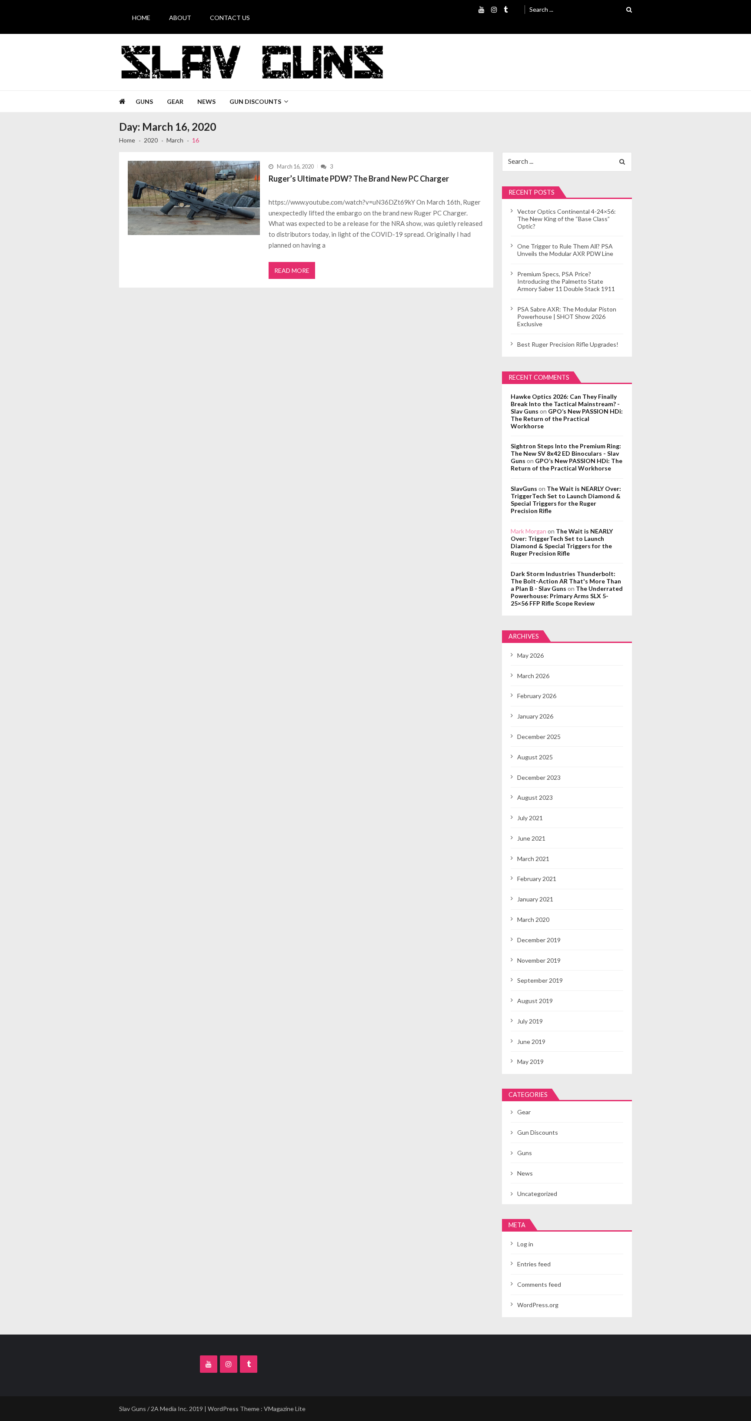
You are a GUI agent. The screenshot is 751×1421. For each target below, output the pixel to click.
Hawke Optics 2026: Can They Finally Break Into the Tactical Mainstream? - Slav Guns (565, 404)
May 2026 (530, 655)
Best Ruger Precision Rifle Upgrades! (567, 344)
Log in (525, 1244)
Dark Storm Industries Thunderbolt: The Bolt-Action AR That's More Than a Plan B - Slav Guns (566, 581)
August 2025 (535, 757)
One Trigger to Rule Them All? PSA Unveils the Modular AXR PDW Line (565, 249)
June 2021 (531, 838)
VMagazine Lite (285, 1408)
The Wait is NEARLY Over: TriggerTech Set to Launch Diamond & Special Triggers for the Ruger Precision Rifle (566, 499)
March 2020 (533, 919)
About (180, 17)
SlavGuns (524, 488)
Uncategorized (537, 1193)
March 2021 (533, 858)
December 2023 (539, 777)
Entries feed (534, 1264)
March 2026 (533, 675)
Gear (175, 101)
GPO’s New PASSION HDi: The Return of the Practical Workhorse (567, 418)
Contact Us (230, 17)
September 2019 (540, 980)
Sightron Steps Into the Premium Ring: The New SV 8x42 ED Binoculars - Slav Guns (566, 453)
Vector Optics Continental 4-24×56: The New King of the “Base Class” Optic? (566, 219)
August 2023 (535, 797)
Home (141, 17)
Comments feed (539, 1284)
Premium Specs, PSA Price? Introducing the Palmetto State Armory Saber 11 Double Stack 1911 (566, 281)
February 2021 (536, 878)
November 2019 (539, 960)
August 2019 (535, 1000)
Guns (144, 101)
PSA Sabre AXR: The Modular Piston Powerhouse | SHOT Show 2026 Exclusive (566, 316)
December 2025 (539, 736)
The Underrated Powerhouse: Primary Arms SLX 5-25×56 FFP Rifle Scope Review (567, 596)
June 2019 (531, 1041)
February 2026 (536, 695)
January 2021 (535, 899)
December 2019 (539, 940)
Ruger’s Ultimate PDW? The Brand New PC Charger (359, 178)
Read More (291, 270)
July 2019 (530, 1021)
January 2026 (535, 716)
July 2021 (530, 817)
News (206, 101)
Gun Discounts (255, 101)
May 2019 (530, 1061)
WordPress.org (537, 1304)
